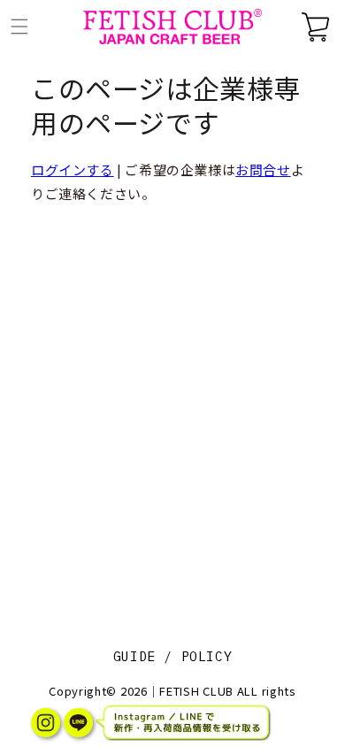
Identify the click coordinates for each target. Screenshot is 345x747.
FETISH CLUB (196, 690)
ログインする (72, 169)
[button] (20, 26)
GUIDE (134, 656)
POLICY (207, 656)
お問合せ (262, 169)
